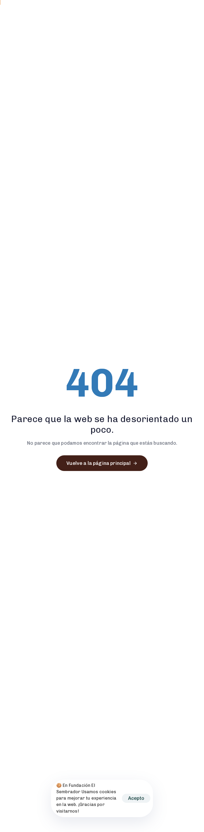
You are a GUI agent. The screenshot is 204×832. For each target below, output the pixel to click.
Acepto (136, 798)
